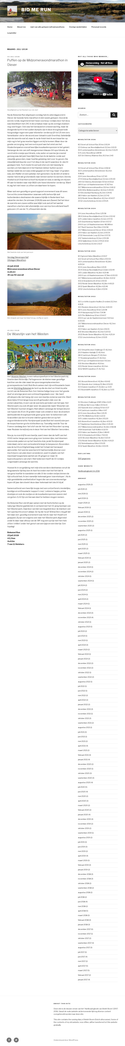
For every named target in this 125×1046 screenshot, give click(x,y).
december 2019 (84, 819)
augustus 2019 (84, 837)
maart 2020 (83, 805)
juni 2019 (81, 847)
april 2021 (82, 746)
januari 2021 (83, 759)
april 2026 (82, 498)
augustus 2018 (84, 892)
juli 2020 (81, 787)
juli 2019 (81, 842)
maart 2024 (83, 604)
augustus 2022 (84, 682)
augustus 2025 (84, 530)
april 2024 (82, 599)
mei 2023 (82, 640)
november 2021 (84, 714)
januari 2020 (83, 815)
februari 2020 (83, 810)
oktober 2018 (83, 883)
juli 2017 (81, 952)
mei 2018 (81, 906)
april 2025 (82, 549)
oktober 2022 (83, 672)
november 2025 (84, 521)
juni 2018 (81, 902)
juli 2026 (81, 489)
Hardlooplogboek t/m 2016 (89, 471)
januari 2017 (83, 980)
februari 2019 (83, 865)
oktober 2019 (83, 828)
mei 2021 (81, 741)
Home (9, 27)
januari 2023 (83, 659)
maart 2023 (82, 649)
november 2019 (84, 824)
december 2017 (84, 929)
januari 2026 (83, 512)
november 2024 (84, 572)
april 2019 (82, 856)
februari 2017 (83, 975)
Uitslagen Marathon (16, 260)
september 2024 (85, 581)
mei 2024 (82, 594)
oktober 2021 (83, 718)
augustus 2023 (84, 627)
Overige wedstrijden (78, 27)
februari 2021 (83, 755)
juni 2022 (81, 691)
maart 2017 (82, 970)
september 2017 (84, 943)
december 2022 (84, 663)
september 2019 (85, 833)
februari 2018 (83, 920)
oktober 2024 (83, 576)
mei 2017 (81, 961)
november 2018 (84, 879)
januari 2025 (83, 562)
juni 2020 (81, 792)
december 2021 (84, 709)
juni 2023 (81, 636)
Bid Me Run (36, 9)
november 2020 (84, 769)
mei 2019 (81, 851)
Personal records (98, 27)
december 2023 (84, 613)
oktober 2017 (83, 938)
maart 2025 (83, 553)
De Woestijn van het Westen (27, 334)
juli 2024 (81, 585)
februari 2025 (83, 558)
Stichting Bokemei (22, 388)
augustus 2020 (84, 782)
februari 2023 (83, 654)
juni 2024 (81, 590)
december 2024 (84, 567)
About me (21, 27)
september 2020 (85, 778)
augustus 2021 (84, 727)
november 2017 (84, 934)
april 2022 (82, 700)
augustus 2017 (84, 947)
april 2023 (82, 645)
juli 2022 (81, 686)
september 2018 (85, 888)
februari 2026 (83, 507)
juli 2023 (81, 631)
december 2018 (84, 874)
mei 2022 (82, 695)
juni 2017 (81, 957)
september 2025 (85, 526)
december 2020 (84, 764)
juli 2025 (81, 535)
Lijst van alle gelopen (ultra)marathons (47, 27)
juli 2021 (81, 732)
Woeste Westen (19, 376)
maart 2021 (82, 750)
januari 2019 (83, 870)
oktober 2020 (83, 773)
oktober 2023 (83, 622)
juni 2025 (81, 539)
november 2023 (84, 617)
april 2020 (82, 801)
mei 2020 (82, 796)
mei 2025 (82, 544)
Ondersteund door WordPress (66, 1040)
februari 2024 (83, 608)
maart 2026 (83, 503)
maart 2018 (82, 915)
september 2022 (85, 677)
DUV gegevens (84, 458)
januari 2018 (83, 925)
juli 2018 (81, 897)
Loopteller (11, 33)
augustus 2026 (84, 484)
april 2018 (82, 911)
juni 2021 (81, 737)
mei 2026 (82, 494)
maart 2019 (82, 860)
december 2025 (84, 516)
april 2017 (82, 966)
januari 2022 (83, 704)
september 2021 (84, 723)
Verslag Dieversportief (18, 257)
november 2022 (84, 668)
